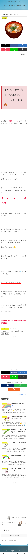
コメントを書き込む (14, 535)
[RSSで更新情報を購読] (14, 389)
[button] (22, 49)
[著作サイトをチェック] (7, 385)
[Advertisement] (14, 70)
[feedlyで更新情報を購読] (20, 385)
